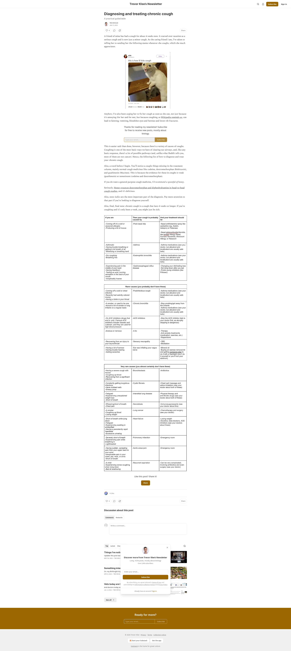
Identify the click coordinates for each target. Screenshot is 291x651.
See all (109, 600)
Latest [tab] (112, 546)
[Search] (258, 4)
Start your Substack (139, 640)
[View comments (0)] (114, 30)
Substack (134, 646)
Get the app (156, 640)
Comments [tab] (109, 518)
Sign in (284, 4)
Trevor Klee (114, 23)
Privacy (143, 635)
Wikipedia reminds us (171, 117)
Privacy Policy (162, 585)
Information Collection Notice (145, 585)
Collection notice (159, 635)
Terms (149, 635)
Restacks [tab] (119, 518)
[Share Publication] (263, 4)
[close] (167, 547)
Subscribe (272, 4)
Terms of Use (156, 582)
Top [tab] (106, 546)
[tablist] (114, 517)
